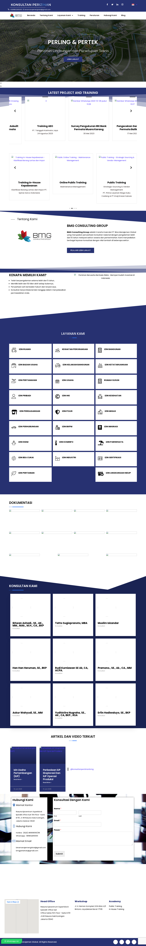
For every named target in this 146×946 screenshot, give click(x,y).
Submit (59, 853)
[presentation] (14, 111)
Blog (123, 15)
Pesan (57, 830)
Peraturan (94, 15)
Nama (57, 809)
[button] (73, 83)
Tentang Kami (46, 15)
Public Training (115, 906)
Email (57, 820)
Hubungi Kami (110, 15)
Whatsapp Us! (13, 941)
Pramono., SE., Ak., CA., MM (115, 668)
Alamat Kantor (24, 805)
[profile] (22, 620)
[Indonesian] (134, 4)
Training (81, 15)
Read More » (18, 779)
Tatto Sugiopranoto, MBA (71, 623)
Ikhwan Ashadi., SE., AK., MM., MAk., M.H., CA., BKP (28, 624)
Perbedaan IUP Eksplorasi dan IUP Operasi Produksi (51, 774)
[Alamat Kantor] (14, 805)
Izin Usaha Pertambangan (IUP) (23, 773)
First (55, 816)
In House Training (116, 909)
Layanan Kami (64, 15)
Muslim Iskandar (108, 623)
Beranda (31, 15)
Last (80, 816)
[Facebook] (107, 4)
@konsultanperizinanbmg (82, 769)
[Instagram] (122, 4)
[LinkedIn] (117, 4)
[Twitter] (112, 4)
